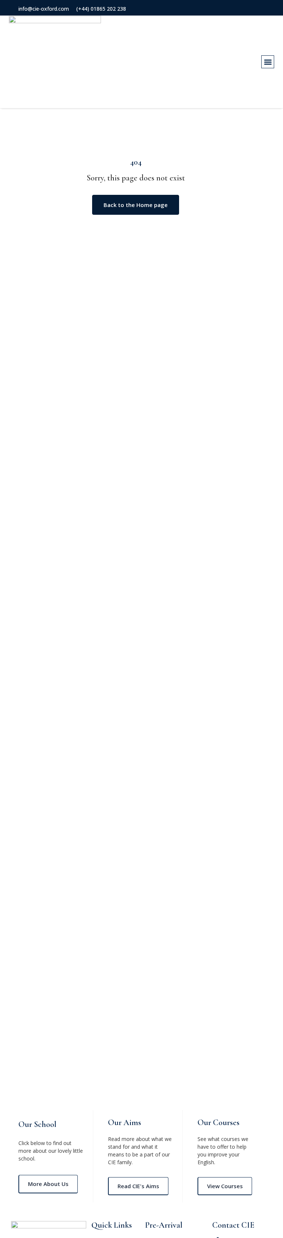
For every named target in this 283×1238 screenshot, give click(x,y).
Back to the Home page (136, 204)
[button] (267, 61)
